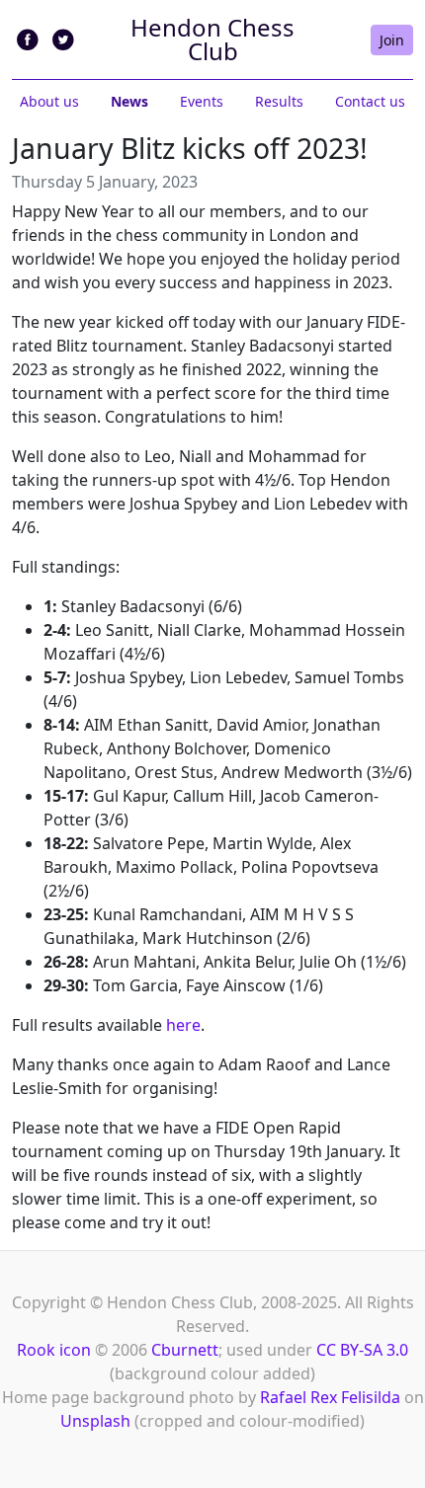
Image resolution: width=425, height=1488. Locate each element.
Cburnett (184, 1350)
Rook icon (54, 1350)
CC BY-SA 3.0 (362, 1350)
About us (49, 101)
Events (201, 101)
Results (279, 101)
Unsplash (95, 1421)
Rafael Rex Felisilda (330, 1397)
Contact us (370, 101)
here (183, 1025)
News (129, 101)
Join (392, 40)
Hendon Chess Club (212, 39)
